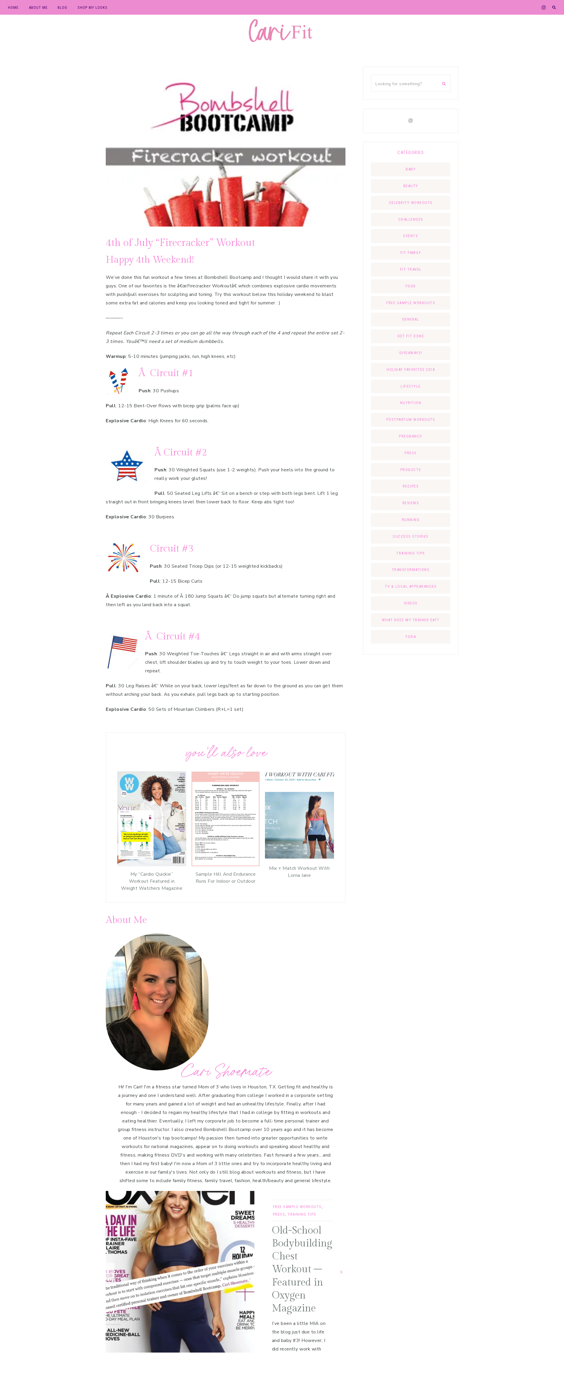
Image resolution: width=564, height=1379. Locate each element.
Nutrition (411, 403)
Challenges (410, 219)
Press (279, 1214)
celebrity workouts (411, 202)
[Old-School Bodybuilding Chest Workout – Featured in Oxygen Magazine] (180, 1272)
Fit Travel (411, 269)
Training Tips (302, 1214)
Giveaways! (410, 353)
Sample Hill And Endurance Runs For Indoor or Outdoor (226, 877)
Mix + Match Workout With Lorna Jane (299, 872)
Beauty (410, 186)
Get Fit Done (410, 336)
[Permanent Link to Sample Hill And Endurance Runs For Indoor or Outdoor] (225, 865)
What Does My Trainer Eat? (410, 620)
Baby (411, 169)
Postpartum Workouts (410, 419)
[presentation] (110, 1272)
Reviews (410, 503)
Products (410, 470)
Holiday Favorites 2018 (411, 369)
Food (411, 286)
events (410, 236)
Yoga (410, 636)
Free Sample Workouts (297, 1206)
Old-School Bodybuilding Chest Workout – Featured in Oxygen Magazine (302, 1269)
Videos (411, 603)
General (410, 319)
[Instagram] (410, 121)
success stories (411, 536)
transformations (411, 569)
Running (411, 519)
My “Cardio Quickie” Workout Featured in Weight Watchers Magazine (151, 881)
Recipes (411, 486)
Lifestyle (411, 386)
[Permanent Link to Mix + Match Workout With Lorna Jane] (299, 859)
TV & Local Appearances (411, 586)
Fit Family (410, 252)
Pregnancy (410, 436)
